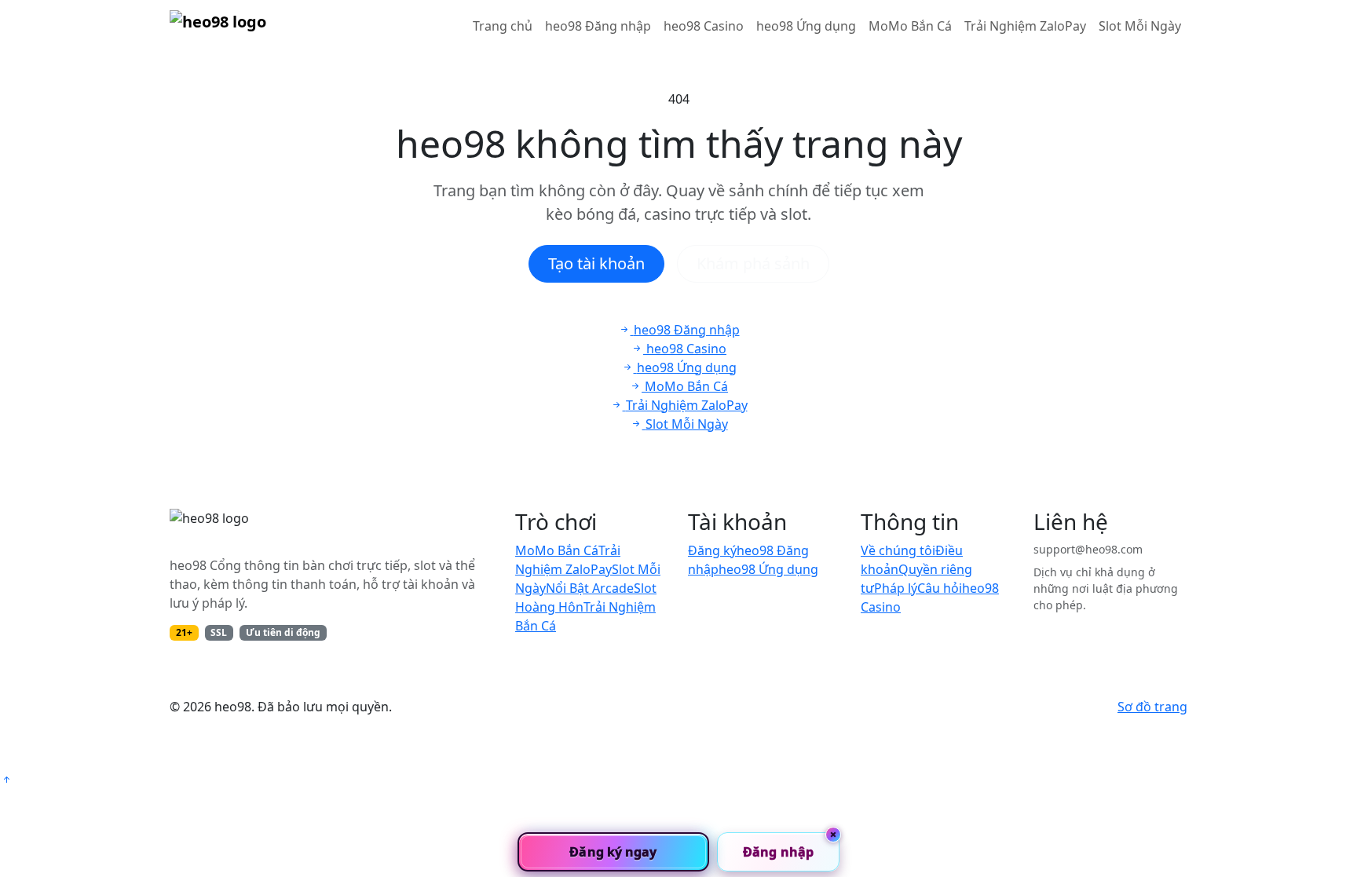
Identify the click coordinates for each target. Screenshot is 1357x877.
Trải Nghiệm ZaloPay (1025, 26)
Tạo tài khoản (596, 263)
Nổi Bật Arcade (590, 588)
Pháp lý (895, 588)
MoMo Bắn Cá (910, 26)
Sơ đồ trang (1152, 706)
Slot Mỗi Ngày (1140, 26)
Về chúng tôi (898, 550)
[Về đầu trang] (6, 779)
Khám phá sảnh (753, 263)
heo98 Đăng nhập (598, 26)
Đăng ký (712, 550)
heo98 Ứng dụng (806, 26)
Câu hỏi (939, 588)
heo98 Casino (704, 26)
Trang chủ (502, 26)
